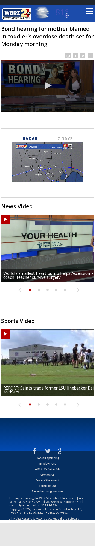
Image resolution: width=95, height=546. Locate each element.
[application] (47, 86)
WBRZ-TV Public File (47, 469)
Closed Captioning (47, 458)
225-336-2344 (50, 505)
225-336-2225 (31, 502)
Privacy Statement (47, 480)
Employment (47, 464)
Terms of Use (47, 486)
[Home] (17, 14)
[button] (47, 85)
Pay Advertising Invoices (47, 491)
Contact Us (47, 475)
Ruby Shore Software (66, 519)
